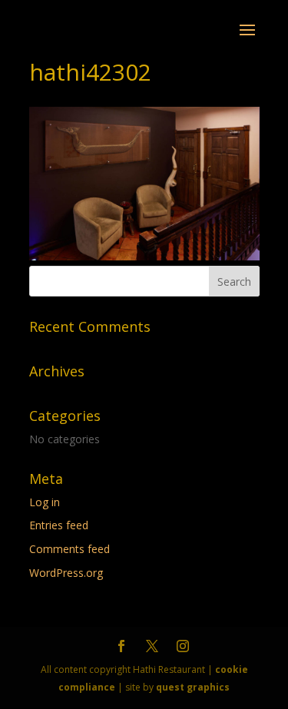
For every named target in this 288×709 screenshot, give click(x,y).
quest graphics (193, 687)
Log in (44, 502)
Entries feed (58, 525)
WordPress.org (66, 572)
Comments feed (69, 549)
